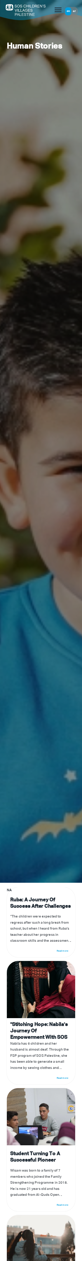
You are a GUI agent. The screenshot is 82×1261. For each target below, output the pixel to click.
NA (39, 922)
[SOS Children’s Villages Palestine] (18, 10)
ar (74, 11)
